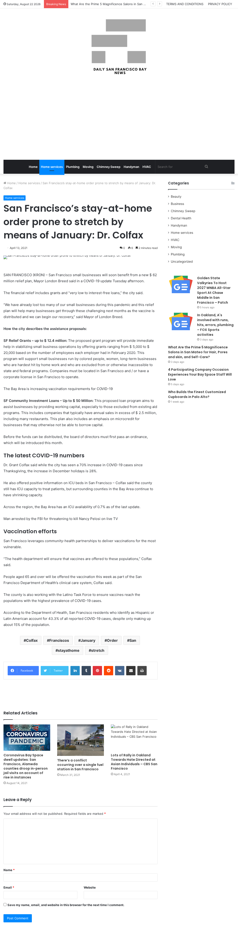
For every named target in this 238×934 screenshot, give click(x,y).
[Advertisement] (119, 117)
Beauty (176, 196)
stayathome (68, 650)
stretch (97, 650)
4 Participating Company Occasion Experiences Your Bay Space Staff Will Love (200, 374)
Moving (88, 167)
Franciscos (59, 640)
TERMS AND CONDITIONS (184, 4)
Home (33, 167)
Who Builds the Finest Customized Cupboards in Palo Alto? (197, 394)
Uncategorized (182, 261)
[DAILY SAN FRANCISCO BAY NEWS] (119, 47)
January (88, 640)
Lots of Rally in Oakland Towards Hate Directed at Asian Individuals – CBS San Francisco (134, 762)
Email (8, 887)
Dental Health (181, 218)
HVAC (146, 167)
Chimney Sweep (108, 167)
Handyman (131, 167)
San (132, 640)
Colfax (32, 640)
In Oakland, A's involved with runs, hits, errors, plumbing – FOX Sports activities (215, 325)
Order (112, 640)
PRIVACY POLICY (220, 4)
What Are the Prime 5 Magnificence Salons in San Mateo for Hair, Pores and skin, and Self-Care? (141, 4)
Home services (52, 167)
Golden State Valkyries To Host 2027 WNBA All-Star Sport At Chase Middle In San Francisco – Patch (214, 290)
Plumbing (72, 167)
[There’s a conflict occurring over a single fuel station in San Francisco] (80, 740)
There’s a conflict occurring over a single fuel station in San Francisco (80, 764)
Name (9, 870)
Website (90, 887)
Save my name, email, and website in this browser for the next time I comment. (65, 905)
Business (177, 204)
